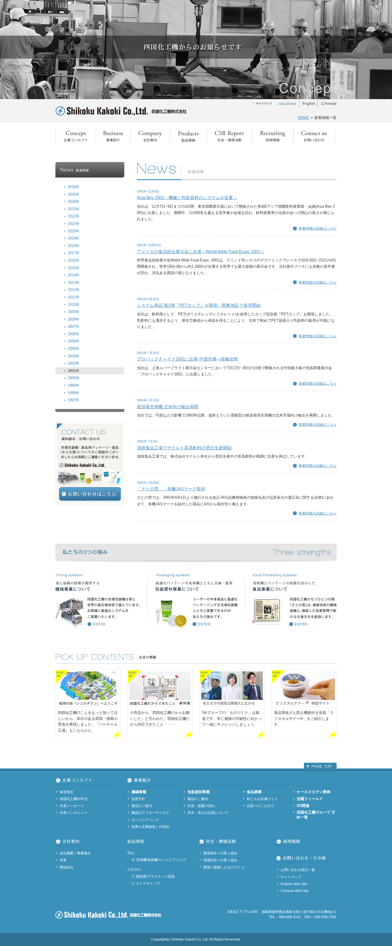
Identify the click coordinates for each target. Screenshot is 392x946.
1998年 (73, 393)
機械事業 (138, 792)
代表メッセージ (72, 806)
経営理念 (66, 792)
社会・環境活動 (229, 136)
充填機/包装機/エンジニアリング (161, 860)
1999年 (73, 385)
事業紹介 (113, 136)
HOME (303, 117)
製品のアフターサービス (150, 813)
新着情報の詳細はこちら (318, 228)
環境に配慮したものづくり (223, 867)
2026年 (73, 187)
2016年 (73, 260)
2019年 (73, 238)
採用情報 (272, 136)
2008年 (73, 319)
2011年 (73, 297)
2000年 (73, 378)
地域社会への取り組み (220, 860)
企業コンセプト (76, 136)
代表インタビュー (73, 813)
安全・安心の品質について (208, 813)
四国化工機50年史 (74, 799)
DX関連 (303, 806)
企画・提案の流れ (201, 806)
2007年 (73, 326)
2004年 (73, 348)
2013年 (73, 282)
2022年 (73, 216)
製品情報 (188, 136)
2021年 (73, 223)
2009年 (73, 312)
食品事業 (254, 792)
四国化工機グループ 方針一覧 (316, 814)
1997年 (73, 400)
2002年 (73, 363)
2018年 (73, 246)
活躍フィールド (310, 799)
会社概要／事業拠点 (75, 853)
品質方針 (138, 799)
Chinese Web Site (295, 891)
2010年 (73, 305)
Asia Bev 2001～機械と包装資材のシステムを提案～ (187, 197)
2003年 (73, 356)
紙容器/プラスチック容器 (155, 876)
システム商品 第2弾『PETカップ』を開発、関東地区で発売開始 (199, 305)
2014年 (73, 275)
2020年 (73, 231)
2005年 (73, 341)
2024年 (73, 201)
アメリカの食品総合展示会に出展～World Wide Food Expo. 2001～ (201, 251)
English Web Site (294, 884)
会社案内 (150, 136)
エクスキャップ (148, 883)
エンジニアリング (145, 820)
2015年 (73, 268)
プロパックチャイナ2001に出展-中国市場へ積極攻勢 (187, 359)
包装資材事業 (198, 792)
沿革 (63, 860)
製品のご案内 (141, 806)
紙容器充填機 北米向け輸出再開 (167, 406)
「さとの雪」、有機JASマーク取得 (171, 488)
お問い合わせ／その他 (314, 136)
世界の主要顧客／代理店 (150, 827)
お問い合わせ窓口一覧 (298, 870)
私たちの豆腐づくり (262, 799)
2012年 (73, 290)
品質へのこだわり (260, 806)
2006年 (73, 334)
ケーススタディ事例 (313, 792)
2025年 (73, 194)
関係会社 (66, 867)
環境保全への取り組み (220, 853)
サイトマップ (291, 877)
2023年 (73, 209)
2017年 (73, 253)
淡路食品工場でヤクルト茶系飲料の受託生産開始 (184, 447)
